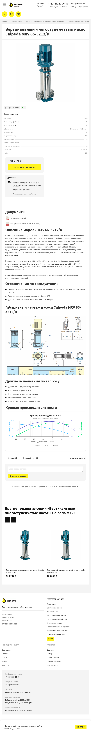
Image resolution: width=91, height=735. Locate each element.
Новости (5, 654)
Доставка (50, 650)
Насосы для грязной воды (57, 619)
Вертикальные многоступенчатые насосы (49, 21)
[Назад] (7, 519)
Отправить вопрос (18, 476)
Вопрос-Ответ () (30, 458)
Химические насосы (54, 623)
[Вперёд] (13, 519)
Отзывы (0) (12, 458)
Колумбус (41, 6)
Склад (49, 654)
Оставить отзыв (77, 458)
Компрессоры (52, 611)
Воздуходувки (52, 604)
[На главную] (9, 600)
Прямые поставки (54, 661)
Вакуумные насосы (54, 608)
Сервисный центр (53, 657)
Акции (50, 639)
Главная (4, 21)
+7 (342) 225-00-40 (58, 3)
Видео (4, 661)
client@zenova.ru (12, 685)
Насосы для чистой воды (21, 21)
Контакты (5, 665)
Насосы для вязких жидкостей (58, 627)
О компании (6, 650)
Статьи (4, 657)
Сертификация (52, 665)
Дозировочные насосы (56, 634)
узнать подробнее (12, 729)
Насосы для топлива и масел (58, 630)
